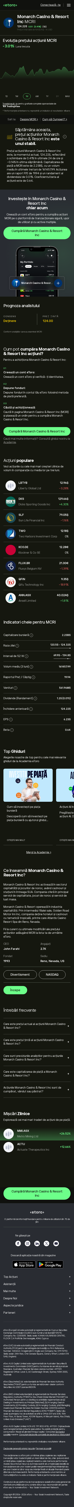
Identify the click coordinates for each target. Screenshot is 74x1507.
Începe (15, 990)
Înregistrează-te (10, 104)
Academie (9, 442)
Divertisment (20, 974)
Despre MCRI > (29, 119)
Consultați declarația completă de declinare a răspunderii (44, 1434)
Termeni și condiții (43, 1448)
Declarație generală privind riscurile (19, 1448)
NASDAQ (52, 974)
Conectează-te (50, 5)
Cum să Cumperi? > (54, 119)
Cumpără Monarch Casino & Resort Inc (37, 233)
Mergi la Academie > (38, 852)
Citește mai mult (16, 840)
